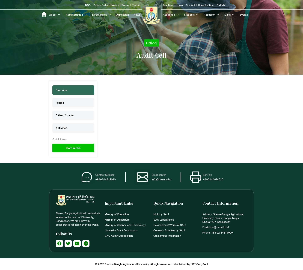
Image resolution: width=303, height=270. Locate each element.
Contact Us (73, 148)
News (137, 14)
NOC (88, 5)
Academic (169, 14)
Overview (61, 90)
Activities (61, 128)
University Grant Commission (121, 230)
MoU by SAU (161, 214)
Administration (74, 14)
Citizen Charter (65, 115)
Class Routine (206, 5)
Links (227, 14)
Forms (125, 5)
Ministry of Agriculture (117, 219)
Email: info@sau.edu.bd (215, 227)
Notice (115, 5)
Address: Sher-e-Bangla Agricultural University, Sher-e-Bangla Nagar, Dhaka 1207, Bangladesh (222, 218)
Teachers (168, 5)
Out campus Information (167, 235)
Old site (221, 5)
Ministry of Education (117, 214)
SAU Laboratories (163, 219)
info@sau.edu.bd (161, 179)
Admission (122, 14)
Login (179, 5)
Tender (136, 5)
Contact (190, 5)
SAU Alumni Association (119, 235)
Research (209, 14)
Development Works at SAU (169, 225)
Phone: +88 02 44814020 (217, 232)
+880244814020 (105, 179)
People (60, 102)
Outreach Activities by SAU (169, 230)
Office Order (101, 5)
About (52, 14)
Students (189, 14)
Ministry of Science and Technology (125, 225)
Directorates (99, 14)
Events (244, 14)
